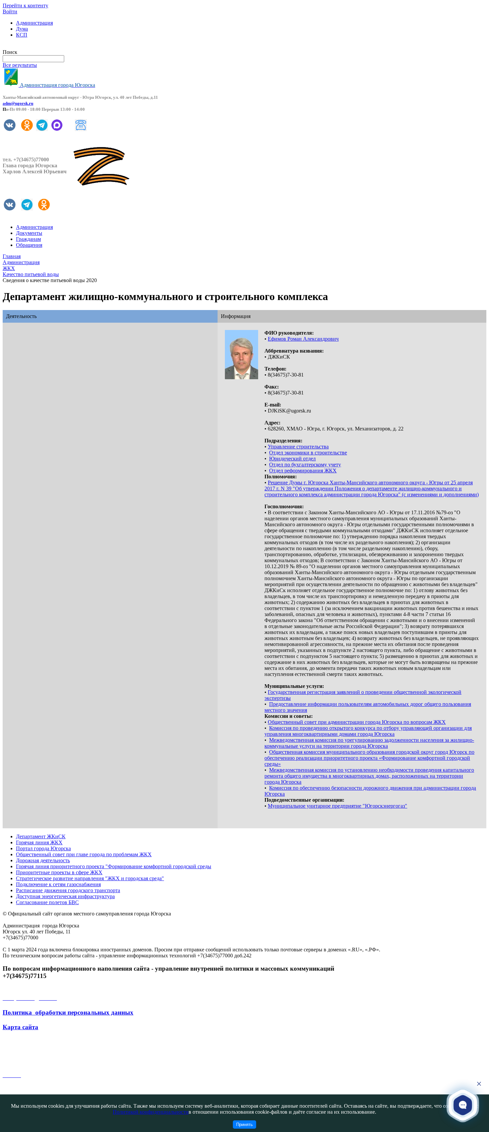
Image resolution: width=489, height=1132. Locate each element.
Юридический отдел (292, 458)
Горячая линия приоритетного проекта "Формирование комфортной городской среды (113, 866)
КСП (21, 35)
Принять (244, 1124)
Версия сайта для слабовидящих (39, 46)
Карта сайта (20, 1027)
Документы (29, 233)
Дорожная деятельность (43, 860)
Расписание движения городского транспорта (68, 890)
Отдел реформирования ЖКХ (303, 470)
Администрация (34, 23)
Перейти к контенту (25, 5)
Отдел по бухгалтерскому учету (305, 464)
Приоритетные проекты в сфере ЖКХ (59, 872)
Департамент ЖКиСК (41, 836)
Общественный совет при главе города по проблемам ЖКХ (84, 854)
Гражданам (28, 239)
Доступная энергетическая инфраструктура (65, 896)
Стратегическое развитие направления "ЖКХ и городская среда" (90, 878)
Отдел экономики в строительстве (308, 452)
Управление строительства (298, 446)
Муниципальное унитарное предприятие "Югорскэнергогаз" (337, 806)
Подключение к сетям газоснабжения (58, 884)
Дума (22, 29)
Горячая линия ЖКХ (39, 842)
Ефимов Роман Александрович (303, 339)
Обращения (29, 245)
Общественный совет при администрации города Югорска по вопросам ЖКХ (357, 722)
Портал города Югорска (43, 848)
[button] (462, 1104)
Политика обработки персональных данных (68, 1012)
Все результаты (20, 65)
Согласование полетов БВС (47, 902)
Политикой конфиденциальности (151, 1112)
